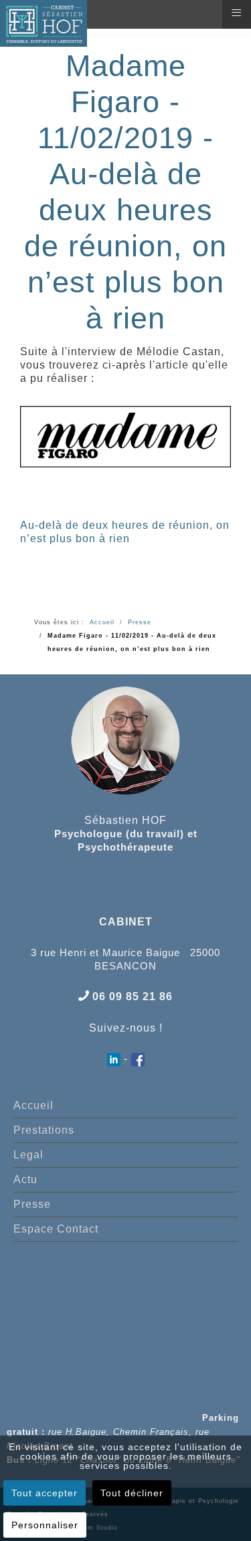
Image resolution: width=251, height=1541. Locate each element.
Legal (28, 1154)
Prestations (43, 1130)
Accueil (33, 1105)
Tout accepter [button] (44, 1493)
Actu (25, 1179)
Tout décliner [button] (131, 1493)
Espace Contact (55, 1229)
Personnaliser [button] (44, 1525)
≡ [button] (236, 12)
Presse (32, 1204)
